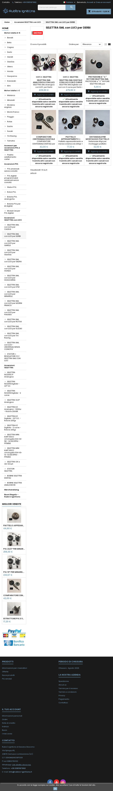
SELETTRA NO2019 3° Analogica (9, 374)
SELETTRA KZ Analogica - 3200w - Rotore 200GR (12, 409)
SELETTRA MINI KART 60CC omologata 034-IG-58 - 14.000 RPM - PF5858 (13, 439)
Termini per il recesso (68, 688)
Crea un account (103, 2)
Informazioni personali (12, 716)
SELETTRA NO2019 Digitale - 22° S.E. (11, 383)
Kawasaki (11, 81)
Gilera (10, 66)
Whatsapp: (16, 764)
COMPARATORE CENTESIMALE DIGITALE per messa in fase (14, 595)
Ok (55, 789)
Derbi (9, 52)
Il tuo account (11, 709)
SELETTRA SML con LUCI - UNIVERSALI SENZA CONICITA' (12, 345)
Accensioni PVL (11, 164)
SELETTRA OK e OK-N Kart (12, 462)
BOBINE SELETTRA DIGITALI (13, 476)
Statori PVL (11, 187)
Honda (10, 71)
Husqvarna (12, 76)
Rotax (9, 121)
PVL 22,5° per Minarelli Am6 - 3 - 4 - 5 (14, 549)
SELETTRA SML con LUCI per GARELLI (11, 243)
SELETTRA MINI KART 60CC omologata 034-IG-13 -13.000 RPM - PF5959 (13, 452)
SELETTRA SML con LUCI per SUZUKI (13, 327)
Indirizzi (5, 726)
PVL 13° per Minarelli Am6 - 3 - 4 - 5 (14, 572)
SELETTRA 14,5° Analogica (12, 401)
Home (5, 28)
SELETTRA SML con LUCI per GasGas (11, 252)
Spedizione (64, 681)
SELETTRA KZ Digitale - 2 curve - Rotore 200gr (12, 427)
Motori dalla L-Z (12, 90)
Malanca (11, 95)
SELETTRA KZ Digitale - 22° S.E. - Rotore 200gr (12, 418)
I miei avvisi (7, 733)
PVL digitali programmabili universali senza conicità (11, 179)
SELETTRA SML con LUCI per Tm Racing (11, 335)
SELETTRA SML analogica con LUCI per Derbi (44, 82)
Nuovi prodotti (8, 675)
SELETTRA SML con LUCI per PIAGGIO (11, 312)
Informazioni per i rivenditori (14, 668)
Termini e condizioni (67, 692)
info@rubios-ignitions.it (20, 772)
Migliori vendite (11, 504)
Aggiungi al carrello (44, 94)
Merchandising (11, 489)
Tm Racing (12, 136)
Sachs (10, 126)
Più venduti (7, 678)
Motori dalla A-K (12, 33)
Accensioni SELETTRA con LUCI (13, 218)
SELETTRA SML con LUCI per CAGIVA (11, 226)
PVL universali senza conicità (11, 169)
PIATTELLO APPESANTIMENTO (14, 525)
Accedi (90, 2)
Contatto (6, 2)
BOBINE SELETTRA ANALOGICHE (13, 483)
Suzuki (10, 131)
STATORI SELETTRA (9, 469)
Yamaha (11, 140)
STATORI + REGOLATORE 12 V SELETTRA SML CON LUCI (12, 357)
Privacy (62, 695)
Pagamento (64, 699)
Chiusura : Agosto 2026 (69, 668)
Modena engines (9, 106)
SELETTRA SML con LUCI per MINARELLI (11, 293)
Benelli (10, 37)
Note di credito (8, 723)
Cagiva (10, 47)
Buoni (4, 730)
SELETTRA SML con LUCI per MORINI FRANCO (13, 303)
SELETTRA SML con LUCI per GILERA (13, 260)
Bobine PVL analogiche (10, 197)
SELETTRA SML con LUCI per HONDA (11, 268)
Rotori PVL (11, 192)
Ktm (9, 85)
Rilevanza (92, 44)
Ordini (4, 719)
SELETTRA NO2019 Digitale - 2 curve (12, 392)
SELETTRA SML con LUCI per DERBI (12, 235)
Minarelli (11, 100)
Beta (9, 42)
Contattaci (63, 702)
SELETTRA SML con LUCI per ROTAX (13, 320)
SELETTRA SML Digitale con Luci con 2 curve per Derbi (70, 82)
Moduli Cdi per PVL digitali (12, 211)
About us (62, 685)
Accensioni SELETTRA (9, 366)
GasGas (10, 61)
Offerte (5, 671)
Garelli (10, 57)
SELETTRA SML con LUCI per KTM (11, 285)
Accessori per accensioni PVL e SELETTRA (12, 147)
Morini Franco (13, 112)
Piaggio (10, 116)
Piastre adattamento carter (10, 156)
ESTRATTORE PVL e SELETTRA (14, 618)
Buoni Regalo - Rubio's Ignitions (12, 495)
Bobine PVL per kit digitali (12, 204)
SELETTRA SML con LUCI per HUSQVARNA (11, 277)
